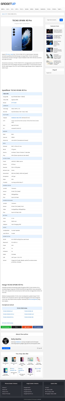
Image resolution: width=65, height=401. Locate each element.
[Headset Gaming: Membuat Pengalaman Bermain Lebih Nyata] (50, 42)
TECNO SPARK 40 (28, 311)
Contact (47, 387)
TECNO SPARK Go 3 (8, 311)
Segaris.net (48, 72)
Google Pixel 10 (27, 387)
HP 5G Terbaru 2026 (49, 391)
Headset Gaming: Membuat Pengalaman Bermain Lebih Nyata (57, 43)
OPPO (16, 9)
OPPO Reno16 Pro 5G (22, 375)
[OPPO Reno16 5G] (30, 370)
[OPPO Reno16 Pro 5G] (22, 370)
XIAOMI (26, 9)
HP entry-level (9, 54)
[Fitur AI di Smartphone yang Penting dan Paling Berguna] (50, 50)
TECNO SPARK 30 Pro (8, 317)
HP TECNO (14, 102)
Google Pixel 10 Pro (28, 391)
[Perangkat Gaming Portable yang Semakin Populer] (50, 37)
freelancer (18, 342)
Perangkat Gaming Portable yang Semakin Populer (58, 36)
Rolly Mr (39, 399)
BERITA (2, 9)
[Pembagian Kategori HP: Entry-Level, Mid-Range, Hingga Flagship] (50, 56)
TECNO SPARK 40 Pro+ (8, 314)
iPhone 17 (4, 387)
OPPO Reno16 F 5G (14, 373)
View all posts (6, 348)
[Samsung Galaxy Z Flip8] (38, 359)
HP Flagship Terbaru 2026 (50, 393)
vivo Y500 (39, 371)
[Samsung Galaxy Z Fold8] (30, 359)
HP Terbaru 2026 (48, 389)
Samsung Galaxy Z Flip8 (38, 364)
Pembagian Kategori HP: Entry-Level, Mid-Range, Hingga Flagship (58, 56)
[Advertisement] (22, 80)
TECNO (48, 9)
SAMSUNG (42, 9)
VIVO (12, 9)
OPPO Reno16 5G (30, 375)
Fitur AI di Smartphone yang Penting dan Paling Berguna (58, 50)
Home (3, 14)
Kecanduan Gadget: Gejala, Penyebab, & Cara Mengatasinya (58, 31)
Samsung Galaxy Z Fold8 (30, 364)
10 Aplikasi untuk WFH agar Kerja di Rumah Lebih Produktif (57, 62)
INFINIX (31, 9)
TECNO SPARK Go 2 (29, 314)
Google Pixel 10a (27, 389)
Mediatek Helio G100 (16, 117)
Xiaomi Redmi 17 (5, 364)
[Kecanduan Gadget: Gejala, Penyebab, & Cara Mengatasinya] (50, 31)
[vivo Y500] (38, 369)
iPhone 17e (4, 389)
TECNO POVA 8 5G (14, 364)
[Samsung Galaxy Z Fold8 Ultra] (22, 359)
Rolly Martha (26, 23)
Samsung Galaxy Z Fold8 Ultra (22, 364)
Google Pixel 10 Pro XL (28, 393)
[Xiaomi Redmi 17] (5, 359)
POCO (21, 9)
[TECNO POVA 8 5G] (13, 359)
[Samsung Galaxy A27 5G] (5, 370)
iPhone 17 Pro (5, 391)
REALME (36, 9)
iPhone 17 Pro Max (6, 393)
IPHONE (54, 9)
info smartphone (33, 299)
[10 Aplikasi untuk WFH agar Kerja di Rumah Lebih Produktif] (50, 62)
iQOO (7, 9)
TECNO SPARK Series (8, 323)
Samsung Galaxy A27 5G (5, 375)
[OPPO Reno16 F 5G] (13, 369)
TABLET (59, 9)
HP (6, 14)
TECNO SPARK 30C (29, 317)
